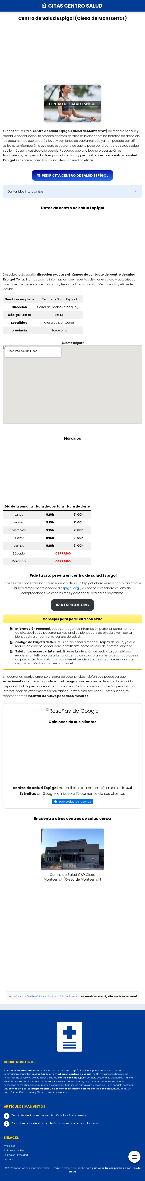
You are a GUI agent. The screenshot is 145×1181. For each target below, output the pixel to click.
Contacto (9, 1159)
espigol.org (70, 588)
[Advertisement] (72, 52)
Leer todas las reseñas (75, 802)
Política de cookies (14, 1150)
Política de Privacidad (16, 1155)
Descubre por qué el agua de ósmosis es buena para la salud (55, 1123)
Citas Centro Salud (75, 5)
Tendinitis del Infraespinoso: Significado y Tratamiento (49, 1115)
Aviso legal (10, 1145)
